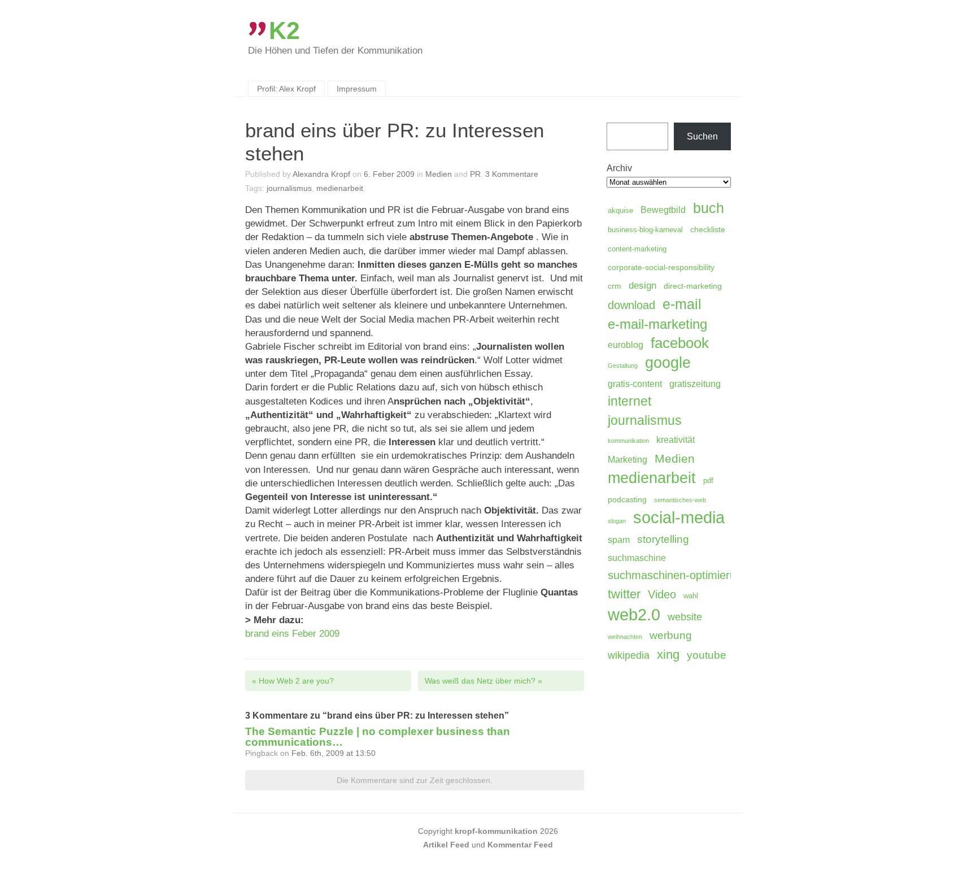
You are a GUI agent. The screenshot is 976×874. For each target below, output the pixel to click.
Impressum (357, 88)
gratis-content (635, 384)
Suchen (702, 136)
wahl (690, 596)
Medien (438, 174)
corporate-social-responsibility (661, 267)
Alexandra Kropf (321, 174)
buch (708, 208)
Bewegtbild (663, 210)
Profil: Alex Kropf (286, 88)
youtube (706, 655)
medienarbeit (339, 188)
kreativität (675, 440)
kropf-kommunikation (496, 831)
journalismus (289, 188)
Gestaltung (623, 365)
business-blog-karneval (645, 230)
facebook (680, 342)
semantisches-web (680, 500)
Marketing (627, 459)
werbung (671, 635)
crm (614, 285)
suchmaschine (637, 558)
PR (475, 174)
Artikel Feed (446, 844)
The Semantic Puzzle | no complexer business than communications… (377, 736)
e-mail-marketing (657, 324)
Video (662, 594)
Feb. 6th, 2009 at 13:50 (333, 753)
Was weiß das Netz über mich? (483, 680)
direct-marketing (693, 285)
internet (629, 401)
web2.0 (634, 615)
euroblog (625, 345)
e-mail (682, 304)
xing (668, 654)
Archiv (619, 168)
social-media (679, 518)
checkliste (707, 229)
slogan (617, 521)
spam (619, 540)
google (668, 362)
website (685, 617)
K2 (284, 30)
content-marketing (637, 249)
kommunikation (628, 440)
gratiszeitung (695, 384)
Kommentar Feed (520, 844)
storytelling (663, 539)
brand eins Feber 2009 (292, 633)
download (631, 305)
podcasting (627, 499)
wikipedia (629, 655)
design (642, 285)
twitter (624, 594)
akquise (620, 211)
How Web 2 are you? (293, 680)
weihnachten (625, 636)
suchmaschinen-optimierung (678, 575)
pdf (708, 481)
